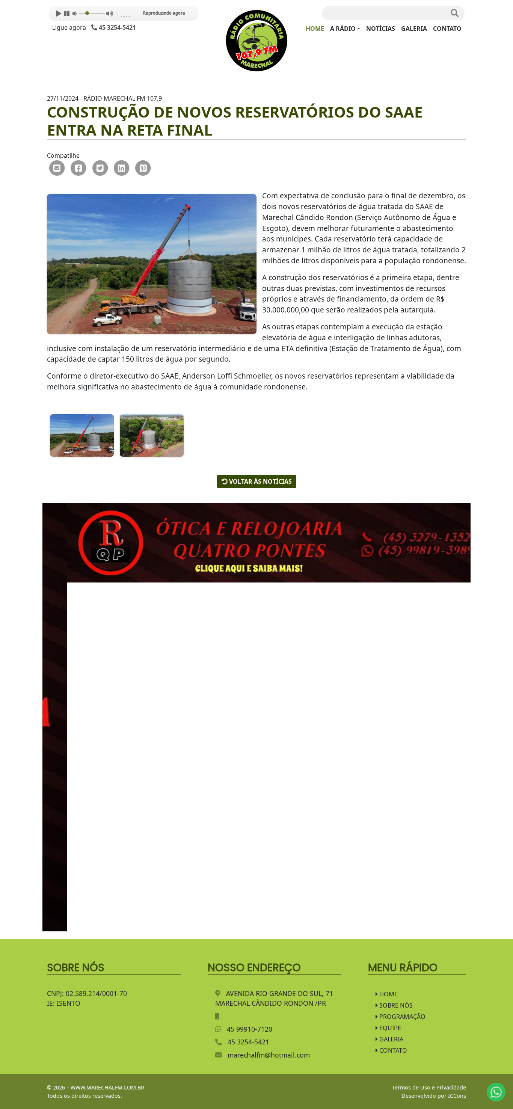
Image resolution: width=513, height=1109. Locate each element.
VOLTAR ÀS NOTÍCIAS (260, 481)
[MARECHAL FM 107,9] (256, 40)
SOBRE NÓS (395, 1005)
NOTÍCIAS (380, 28)
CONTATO (447, 28)
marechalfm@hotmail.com (269, 1054)
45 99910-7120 (249, 1029)
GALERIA (414, 28)
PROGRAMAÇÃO (401, 1016)
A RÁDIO (343, 28)
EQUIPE (389, 1028)
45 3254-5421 (248, 1041)
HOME (315, 28)
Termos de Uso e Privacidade (429, 1087)
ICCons (457, 1095)
